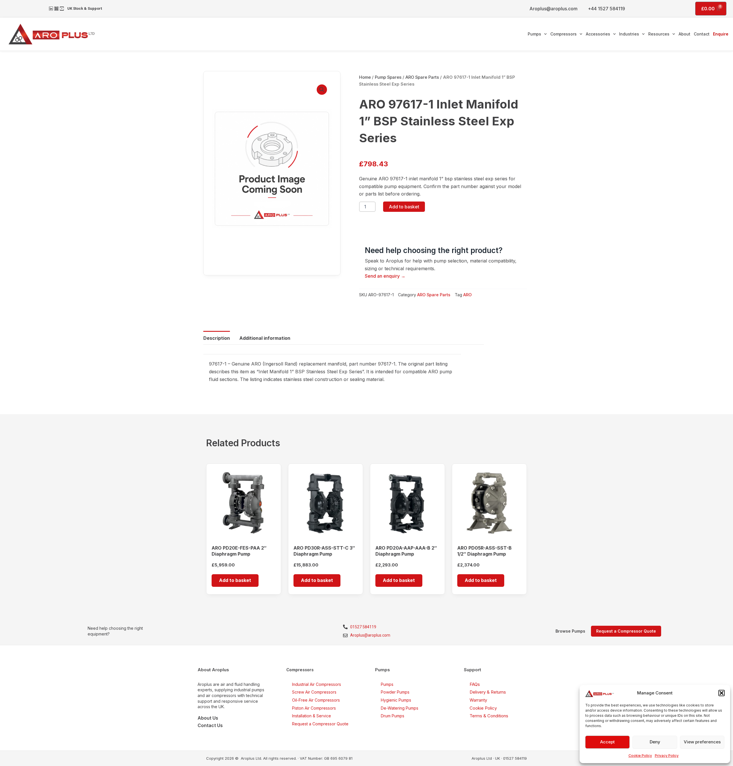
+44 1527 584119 (606, 8)
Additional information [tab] (264, 338)
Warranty (478, 700)
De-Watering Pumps (399, 708)
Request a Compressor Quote (320, 723)
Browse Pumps (570, 631)
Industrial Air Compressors (316, 684)
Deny (655, 742)
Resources (658, 33)
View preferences (702, 742)
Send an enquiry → (385, 276)
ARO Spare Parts (422, 77)
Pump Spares (388, 77)
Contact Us (210, 725)
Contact (702, 33)
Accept (607, 742)
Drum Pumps (392, 715)
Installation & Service (311, 715)
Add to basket (404, 207)
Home (365, 77)
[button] (721, 693)
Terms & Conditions (489, 715)
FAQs (475, 684)
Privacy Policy (667, 755)
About (684, 33)
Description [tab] (216, 338)
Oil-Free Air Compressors (316, 700)
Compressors (563, 33)
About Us (208, 718)
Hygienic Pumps (396, 700)
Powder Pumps (395, 692)
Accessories (598, 33)
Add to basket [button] (235, 580)
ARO (467, 294)
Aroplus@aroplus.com (553, 8)
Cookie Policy (640, 755)
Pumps (534, 33)
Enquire (720, 33)
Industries (629, 33)
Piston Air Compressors (314, 708)
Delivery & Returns (488, 692)
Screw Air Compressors (314, 692)
